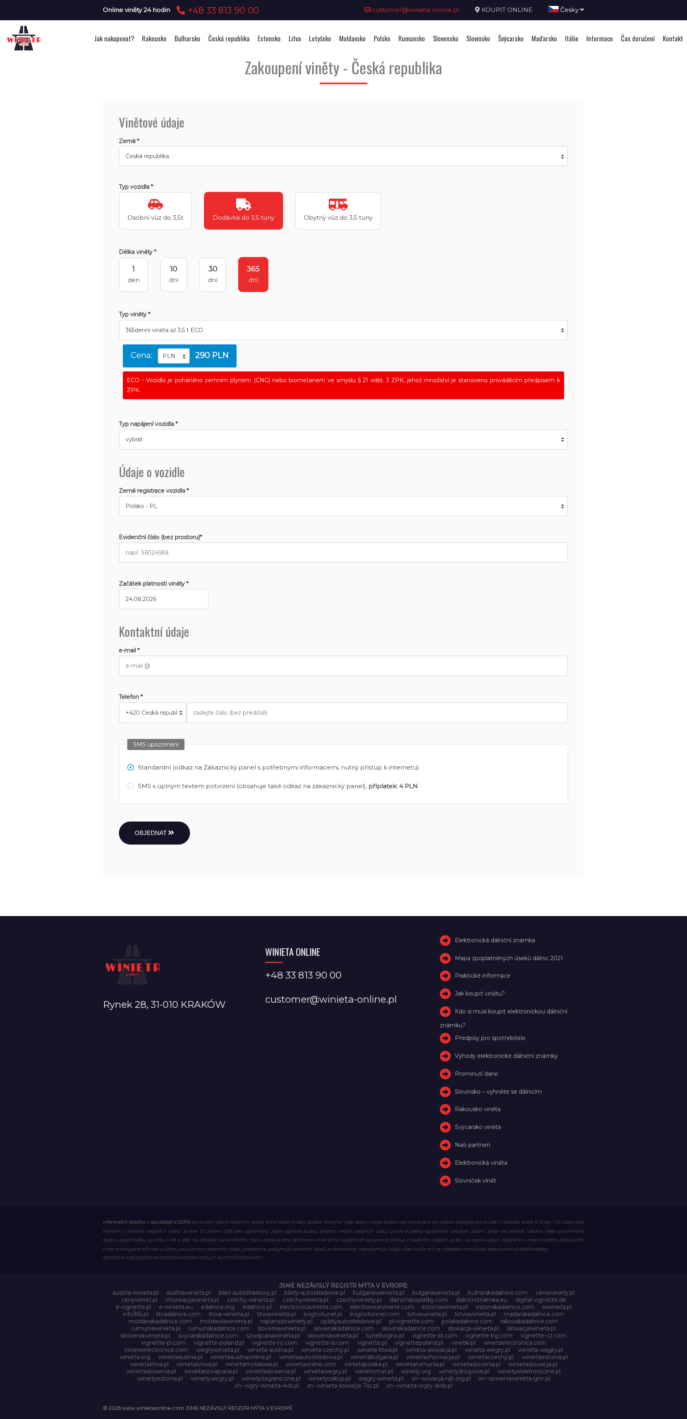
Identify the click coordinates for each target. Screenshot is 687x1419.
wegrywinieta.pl (217, 1349)
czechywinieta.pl (305, 1299)
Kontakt (673, 38)
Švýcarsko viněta (478, 1127)
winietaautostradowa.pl (311, 1357)
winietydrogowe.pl (464, 1371)
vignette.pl (372, 1342)
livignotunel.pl (323, 1314)
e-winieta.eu (176, 1307)
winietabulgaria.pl (374, 1357)
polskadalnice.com (467, 1321)
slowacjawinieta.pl (531, 1328)
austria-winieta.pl (136, 1292)
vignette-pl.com (163, 1342)
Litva (295, 38)
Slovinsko (478, 38)
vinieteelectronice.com (156, 1349)
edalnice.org (218, 1307)
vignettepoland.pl (419, 1342)
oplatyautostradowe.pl (350, 1321)
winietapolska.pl (366, 1364)
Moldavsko (352, 38)
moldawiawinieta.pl (226, 1321)
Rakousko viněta (478, 1109)
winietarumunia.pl (420, 1364)
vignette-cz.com (543, 1335)
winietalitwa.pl (149, 1364)
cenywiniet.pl (139, 1299)
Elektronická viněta (481, 1162)
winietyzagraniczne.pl (271, 1378)
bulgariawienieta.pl (378, 1292)
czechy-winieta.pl (251, 1299)
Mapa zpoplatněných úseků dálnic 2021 (509, 958)
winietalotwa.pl (197, 1364)
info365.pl (135, 1314)
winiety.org (416, 1371)
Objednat (151, 832)
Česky (569, 10)
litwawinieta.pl (276, 1314)
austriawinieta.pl (189, 1292)
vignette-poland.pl (219, 1342)
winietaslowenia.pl (151, 1371)
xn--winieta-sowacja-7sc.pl (342, 1385)
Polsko (382, 38)
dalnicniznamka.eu (481, 1299)
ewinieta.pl (557, 1307)
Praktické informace (482, 976)
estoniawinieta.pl (445, 1307)
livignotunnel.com (375, 1314)
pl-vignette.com (411, 1321)
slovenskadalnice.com (344, 1328)
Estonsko (269, 38)
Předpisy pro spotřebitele (490, 1038)
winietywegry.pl (212, 1378)
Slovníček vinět (475, 1180)
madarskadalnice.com (534, 1314)
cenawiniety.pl (555, 1292)
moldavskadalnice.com (160, 1321)
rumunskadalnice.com (219, 1328)
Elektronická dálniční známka (495, 940)
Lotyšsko (320, 38)
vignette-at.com (434, 1335)
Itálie (571, 38)
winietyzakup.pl (330, 1378)
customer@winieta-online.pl (415, 10)
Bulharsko (187, 38)
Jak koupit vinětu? (480, 993)
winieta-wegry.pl (487, 1349)
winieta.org (135, 1357)
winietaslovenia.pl (476, 1364)
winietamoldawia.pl (251, 1364)
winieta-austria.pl (270, 1349)
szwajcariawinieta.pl (273, 1335)
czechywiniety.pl (359, 1299)
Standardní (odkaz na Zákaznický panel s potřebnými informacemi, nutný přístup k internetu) (278, 767)
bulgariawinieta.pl (436, 1292)
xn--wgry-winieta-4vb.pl (267, 1385)
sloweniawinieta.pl (145, 1335)
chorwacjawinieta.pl (192, 1299)
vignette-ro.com (274, 1342)
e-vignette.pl (133, 1307)
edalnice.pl (257, 1307)
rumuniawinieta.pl (156, 1328)
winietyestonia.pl (160, 1378)
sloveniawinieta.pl (282, 1328)
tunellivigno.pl (385, 1335)
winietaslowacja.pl (532, 1364)
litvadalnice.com (178, 1314)
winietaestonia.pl (545, 1357)
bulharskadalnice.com (498, 1292)
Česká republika (229, 38)
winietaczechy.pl (491, 1357)
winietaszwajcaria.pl (211, 1371)
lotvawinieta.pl (427, 1314)
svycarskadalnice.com (208, 1335)
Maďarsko (544, 38)
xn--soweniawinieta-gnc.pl (514, 1378)
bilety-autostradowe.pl (314, 1292)
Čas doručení (638, 38)
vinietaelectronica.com (514, 1342)
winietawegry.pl (325, 1371)
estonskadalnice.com (505, 1307)
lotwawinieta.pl (475, 1314)
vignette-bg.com (488, 1335)
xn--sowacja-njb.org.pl (441, 1378)
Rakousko (154, 38)
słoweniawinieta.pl (333, 1335)
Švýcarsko (511, 38)
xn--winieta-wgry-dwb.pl (419, 1385)
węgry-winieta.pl (381, 1378)
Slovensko (445, 38)
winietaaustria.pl (180, 1357)
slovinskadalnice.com (411, 1328)
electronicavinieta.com (310, 1307)
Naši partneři (472, 1144)
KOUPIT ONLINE (506, 10)
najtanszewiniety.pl (286, 1321)
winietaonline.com (311, 1364)
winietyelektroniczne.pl (529, 1371)
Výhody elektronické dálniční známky (506, 1055)
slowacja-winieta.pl (473, 1328)
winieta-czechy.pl (325, 1349)
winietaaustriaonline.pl (240, 1357)
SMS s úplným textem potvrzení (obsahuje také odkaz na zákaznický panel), (278, 786)
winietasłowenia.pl (271, 1371)
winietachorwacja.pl (433, 1357)
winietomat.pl (374, 1371)
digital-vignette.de (540, 1299)
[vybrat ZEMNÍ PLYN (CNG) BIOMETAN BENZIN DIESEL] (343, 439)
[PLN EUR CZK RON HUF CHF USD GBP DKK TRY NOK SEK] (174, 355)
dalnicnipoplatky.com (419, 1299)
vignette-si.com (327, 1342)
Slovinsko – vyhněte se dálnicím (498, 1091)
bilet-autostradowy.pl (247, 1292)
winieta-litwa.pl (377, 1349)
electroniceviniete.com (382, 1307)
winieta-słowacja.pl (431, 1349)
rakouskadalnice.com (529, 1321)
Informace (599, 38)
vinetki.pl (463, 1342)
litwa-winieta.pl (229, 1314)
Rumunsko (411, 38)
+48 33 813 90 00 (222, 10)
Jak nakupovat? (114, 38)
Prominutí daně (476, 1073)
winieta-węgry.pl (540, 1349)
